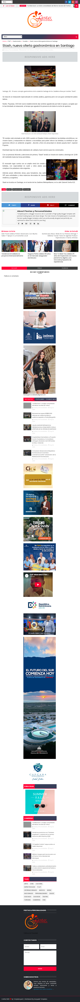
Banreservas (63, 5)
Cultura (39, 884)
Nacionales (28, 893)
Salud (52, 893)
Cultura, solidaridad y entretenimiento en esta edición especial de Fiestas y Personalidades (44, 868)
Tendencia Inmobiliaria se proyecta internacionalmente (12, 255)
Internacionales (30, 890)
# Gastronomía (17, 189)
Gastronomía (17, 41)
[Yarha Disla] (76, 999)
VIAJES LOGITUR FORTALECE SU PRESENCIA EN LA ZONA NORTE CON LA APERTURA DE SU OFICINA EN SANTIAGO (44, 427)
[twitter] (69, 1)
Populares (40, 399)
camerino (36, 900)
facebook (65, 268)
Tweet (14, 205)
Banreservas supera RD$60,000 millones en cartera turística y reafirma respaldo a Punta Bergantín (44, 415)
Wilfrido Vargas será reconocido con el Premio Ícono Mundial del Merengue (44, 856)
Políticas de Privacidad (31, 933)
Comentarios (51, 399)
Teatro (45, 896)
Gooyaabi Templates (40, 999)
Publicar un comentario (11, 276)
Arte (26, 884)
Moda (49, 890)
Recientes (29, 399)
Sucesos (37, 896)
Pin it (52, 205)
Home (4, 41)
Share (33, 205)
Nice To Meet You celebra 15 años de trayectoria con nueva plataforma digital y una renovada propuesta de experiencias (65, 258)
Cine (31, 884)
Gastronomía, (44, 50)
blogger (14, 268)
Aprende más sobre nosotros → (44, 989)
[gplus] (73, 1)
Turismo (27, 900)
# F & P (9, 189)
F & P (9, 41)
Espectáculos (29, 887)
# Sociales (27, 189)
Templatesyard (18, 999)
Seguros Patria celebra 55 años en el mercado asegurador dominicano (39, 256)
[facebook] (66, 1)
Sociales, (50, 50)
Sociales (25, 41)
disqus (40, 268)
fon (44, 900)
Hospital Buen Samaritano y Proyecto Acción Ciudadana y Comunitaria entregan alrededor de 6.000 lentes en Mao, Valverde (44, 440)
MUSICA (42, 890)
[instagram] (76, 1)
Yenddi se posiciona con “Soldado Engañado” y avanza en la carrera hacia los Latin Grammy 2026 (43, 834)
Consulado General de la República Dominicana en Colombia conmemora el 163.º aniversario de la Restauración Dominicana (44, 454)
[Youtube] (62, 1)
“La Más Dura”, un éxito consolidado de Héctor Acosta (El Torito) (30, 6)
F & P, (37, 50)
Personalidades (41, 893)
